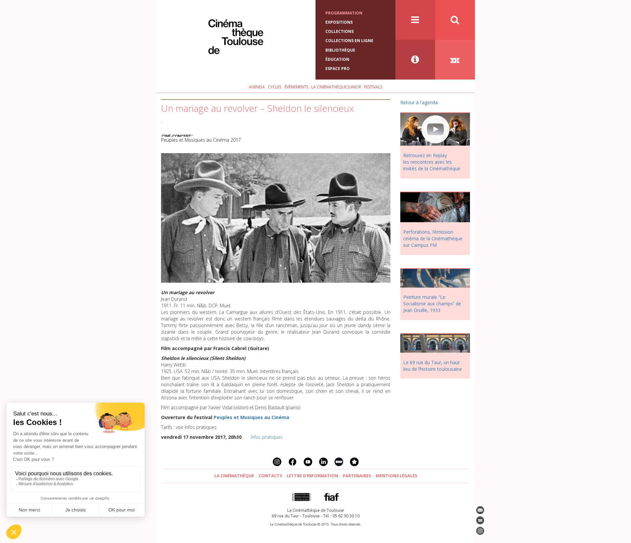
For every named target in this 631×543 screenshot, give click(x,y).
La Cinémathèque (234, 476)
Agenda (257, 87)
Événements (296, 87)
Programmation (343, 13)
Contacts (270, 476)
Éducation (337, 59)
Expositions (339, 22)
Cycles (274, 87)
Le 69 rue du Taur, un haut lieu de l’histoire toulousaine (432, 365)
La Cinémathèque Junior (336, 87)
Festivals (373, 87)
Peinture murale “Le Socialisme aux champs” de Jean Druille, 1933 (432, 303)
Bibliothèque (340, 50)
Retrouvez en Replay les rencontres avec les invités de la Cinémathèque (431, 162)
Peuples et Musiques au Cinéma (251, 417)
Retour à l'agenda (419, 102)
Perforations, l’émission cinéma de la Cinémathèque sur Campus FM (432, 238)
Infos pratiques (267, 437)
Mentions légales (396, 476)
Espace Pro (337, 68)
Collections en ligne (349, 40)
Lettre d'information (312, 476)
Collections (339, 31)
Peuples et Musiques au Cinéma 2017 (201, 140)
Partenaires (357, 476)
